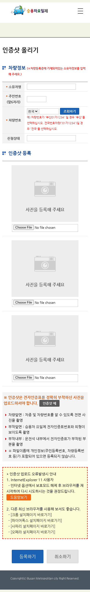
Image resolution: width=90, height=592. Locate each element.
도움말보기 (18, 497)
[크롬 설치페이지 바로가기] (31, 515)
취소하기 (62, 556)
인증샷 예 (49, 403)
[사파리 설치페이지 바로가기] (33, 526)
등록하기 (27, 556)
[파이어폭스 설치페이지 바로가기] (36, 520)
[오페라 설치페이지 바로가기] (33, 532)
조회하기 (69, 111)
